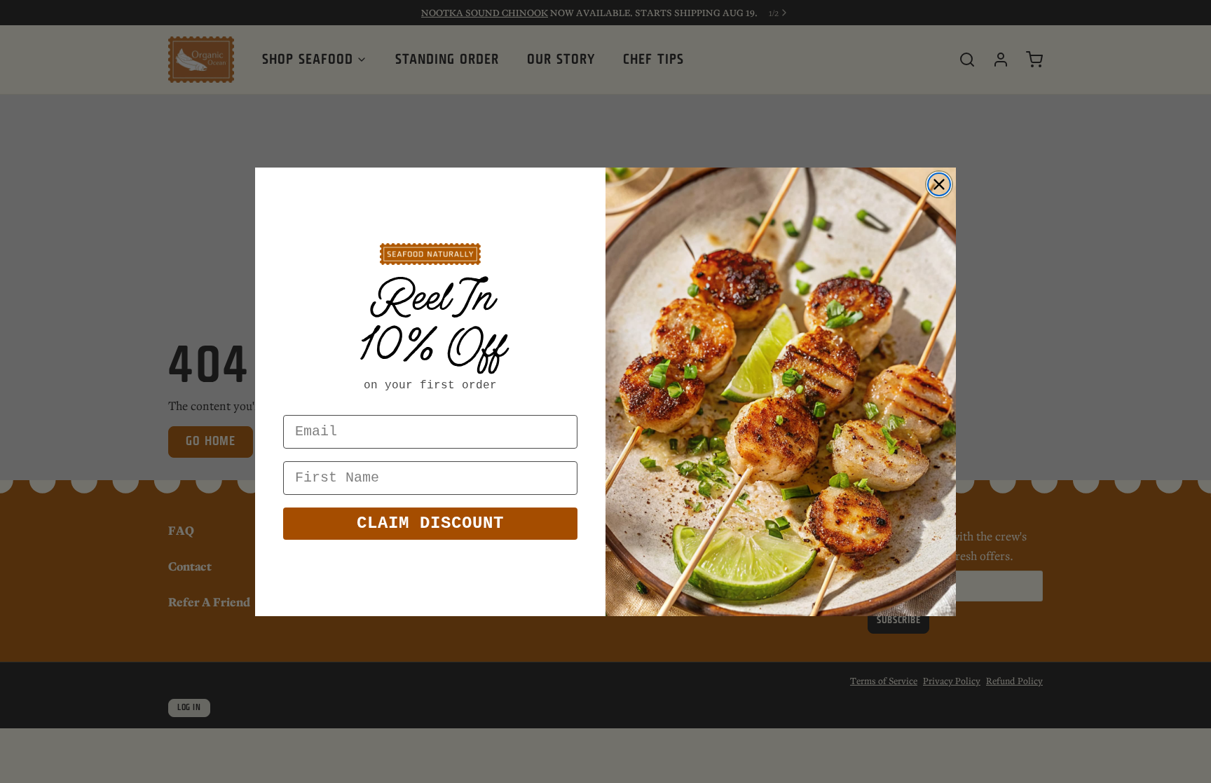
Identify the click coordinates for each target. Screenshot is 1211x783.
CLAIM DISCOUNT (430, 523)
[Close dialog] (939, 184)
